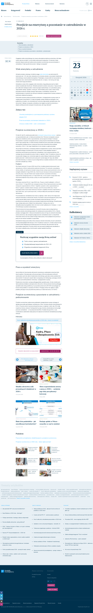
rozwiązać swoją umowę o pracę (46, 135)
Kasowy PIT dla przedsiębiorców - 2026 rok (14, 533)
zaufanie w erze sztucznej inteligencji (66, 491)
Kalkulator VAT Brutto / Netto (82, 238)
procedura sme (50, 495)
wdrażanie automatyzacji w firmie (62, 493)
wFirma (33, 577)
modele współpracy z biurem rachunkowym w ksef (15, 495)
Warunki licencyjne (51, 603)
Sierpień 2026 (81, 77)
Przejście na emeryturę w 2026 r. (26, 47)
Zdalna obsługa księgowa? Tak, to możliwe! (76, 534)
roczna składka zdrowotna (42, 489)
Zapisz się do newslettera (53, 36)
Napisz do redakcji (52, 589)
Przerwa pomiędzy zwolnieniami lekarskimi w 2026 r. (35, 120)
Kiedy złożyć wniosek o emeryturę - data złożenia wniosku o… (33, 460)
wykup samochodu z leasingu (26, 489)
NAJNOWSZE (72, 123)
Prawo (38, 10)
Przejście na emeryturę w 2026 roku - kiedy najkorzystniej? (33, 442)
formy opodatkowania (72, 489)
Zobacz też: (21, 110)
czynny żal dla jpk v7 (34, 491)
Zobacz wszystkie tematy (23, 498)
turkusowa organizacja (83, 491)
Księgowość (15, 10)
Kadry (47, 10)
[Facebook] (1, 592)
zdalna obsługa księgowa (16, 496)
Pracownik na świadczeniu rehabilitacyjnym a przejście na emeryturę (36, 438)
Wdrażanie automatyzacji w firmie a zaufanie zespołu (47, 546)
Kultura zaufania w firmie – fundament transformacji (47, 541)
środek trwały (61, 489)
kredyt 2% (54, 496)
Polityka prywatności (5, 603)
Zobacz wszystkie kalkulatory (78, 242)
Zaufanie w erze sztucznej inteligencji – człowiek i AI (47, 524)
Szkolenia (62, 4)
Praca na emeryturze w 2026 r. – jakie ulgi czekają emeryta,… (33, 471)
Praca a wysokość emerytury (25, 49)
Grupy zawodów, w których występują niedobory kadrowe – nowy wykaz (81, 128)
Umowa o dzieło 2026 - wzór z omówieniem (32, 124)
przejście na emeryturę (22, 36)
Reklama (37, 4)
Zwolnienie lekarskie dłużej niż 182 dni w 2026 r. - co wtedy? (82, 186)
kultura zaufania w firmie (47, 493)
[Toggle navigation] (91, 4)
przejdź (85, 117)
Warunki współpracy (27, 603)
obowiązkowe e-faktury (43, 496)
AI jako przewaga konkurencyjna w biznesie (45, 537)
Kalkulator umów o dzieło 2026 (82, 233)
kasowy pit (53, 489)
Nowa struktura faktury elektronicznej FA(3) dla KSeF (78, 515)
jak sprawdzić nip (5, 489)
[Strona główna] (1, 16)
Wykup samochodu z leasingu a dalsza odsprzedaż (15, 517)
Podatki (28, 10)
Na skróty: (20, 43)
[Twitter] (1, 595)
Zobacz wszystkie (74, 162)
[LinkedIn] (1, 598)
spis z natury (24, 491)
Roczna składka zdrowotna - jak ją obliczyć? (14, 522)
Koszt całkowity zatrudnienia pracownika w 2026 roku (47, 519)
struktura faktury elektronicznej (37, 495)
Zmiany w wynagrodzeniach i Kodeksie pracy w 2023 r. (79, 524)
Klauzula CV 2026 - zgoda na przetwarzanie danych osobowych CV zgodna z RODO (81, 179)
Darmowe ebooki (49, 4)
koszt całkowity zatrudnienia (48, 491)
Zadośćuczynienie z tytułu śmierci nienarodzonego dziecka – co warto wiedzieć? (78, 145)
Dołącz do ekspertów (51, 578)
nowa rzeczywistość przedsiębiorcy (82, 493)
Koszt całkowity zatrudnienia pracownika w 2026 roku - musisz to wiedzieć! (37, 320)
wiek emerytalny (44, 74)
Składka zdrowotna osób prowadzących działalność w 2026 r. (26, 389)
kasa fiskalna (14, 489)
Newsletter (51, 585)
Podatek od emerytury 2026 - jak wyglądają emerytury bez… (56, 471)
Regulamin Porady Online (39, 603)
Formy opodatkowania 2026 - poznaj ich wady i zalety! (16, 549)
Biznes (3, 10)
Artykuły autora (8, 26)
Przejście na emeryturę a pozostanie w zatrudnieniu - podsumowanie (34, 51)
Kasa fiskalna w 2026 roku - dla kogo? (12, 513)
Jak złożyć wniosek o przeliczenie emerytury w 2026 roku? (57, 460)
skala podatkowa (15, 491)
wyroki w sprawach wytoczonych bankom (68, 496)
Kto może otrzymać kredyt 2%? (73, 549)
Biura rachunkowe (62, 10)
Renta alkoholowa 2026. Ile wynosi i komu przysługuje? (82, 197)
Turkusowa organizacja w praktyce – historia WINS (47, 528)
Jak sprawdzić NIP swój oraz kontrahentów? (14, 509)
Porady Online (25, 4)
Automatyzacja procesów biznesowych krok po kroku (47, 533)
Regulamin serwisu (16, 603)
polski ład (83, 496)
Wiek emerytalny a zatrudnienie (25, 45)
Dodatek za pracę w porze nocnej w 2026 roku (82, 203)
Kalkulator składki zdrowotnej (81, 229)
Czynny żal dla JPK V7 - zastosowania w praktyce (46, 515)
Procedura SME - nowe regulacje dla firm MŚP (77, 519)
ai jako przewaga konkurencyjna (31, 493)
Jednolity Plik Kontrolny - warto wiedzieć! (75, 539)
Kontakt (48, 574)
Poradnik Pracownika (36, 574)
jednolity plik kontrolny (30, 496)
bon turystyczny (12, 498)
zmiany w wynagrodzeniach (63, 495)
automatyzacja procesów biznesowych (12, 493)
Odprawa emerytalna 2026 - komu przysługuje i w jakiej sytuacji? (81, 192)
